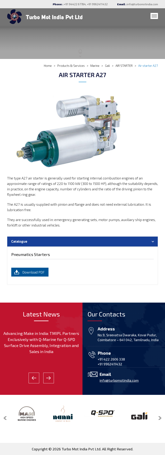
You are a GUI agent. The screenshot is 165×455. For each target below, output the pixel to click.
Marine (94, 65)
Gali (107, 65)
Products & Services (71, 65)
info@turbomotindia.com (142, 4)
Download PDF (33, 272)
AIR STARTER (124, 65)
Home (48, 65)
